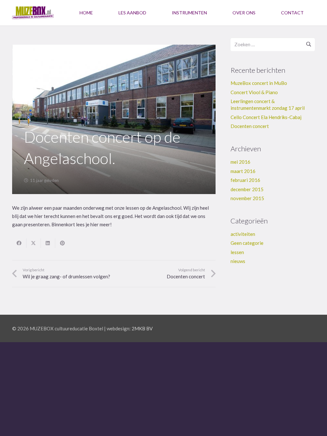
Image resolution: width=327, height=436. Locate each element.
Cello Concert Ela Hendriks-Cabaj (266, 117)
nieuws (238, 261)
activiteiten (243, 234)
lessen (237, 252)
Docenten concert (250, 126)
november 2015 (247, 198)
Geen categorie (247, 243)
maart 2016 (243, 171)
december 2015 (247, 189)
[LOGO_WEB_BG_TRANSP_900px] (33, 12)
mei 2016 (240, 162)
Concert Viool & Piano (254, 92)
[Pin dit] (62, 243)
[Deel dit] (19, 243)
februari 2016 (245, 180)
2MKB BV (142, 328)
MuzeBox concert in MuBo (259, 83)
